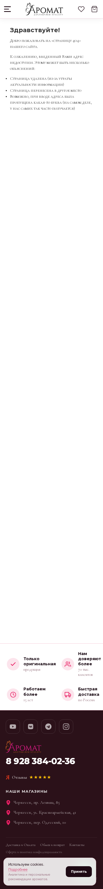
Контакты (76, 845)
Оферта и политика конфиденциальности (34, 852)
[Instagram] (66, 726)
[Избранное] (81, 9)
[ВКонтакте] (30, 726)
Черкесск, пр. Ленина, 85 (37, 802)
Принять (79, 871)
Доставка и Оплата (20, 845)
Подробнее (17, 869)
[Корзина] (94, 9)
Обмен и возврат (52, 845)
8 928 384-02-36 (40, 761)
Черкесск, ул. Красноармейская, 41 (45, 812)
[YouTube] (13, 726)
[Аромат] (44, 9)
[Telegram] (48, 726)
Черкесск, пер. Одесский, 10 (40, 822)
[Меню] (8, 9)
